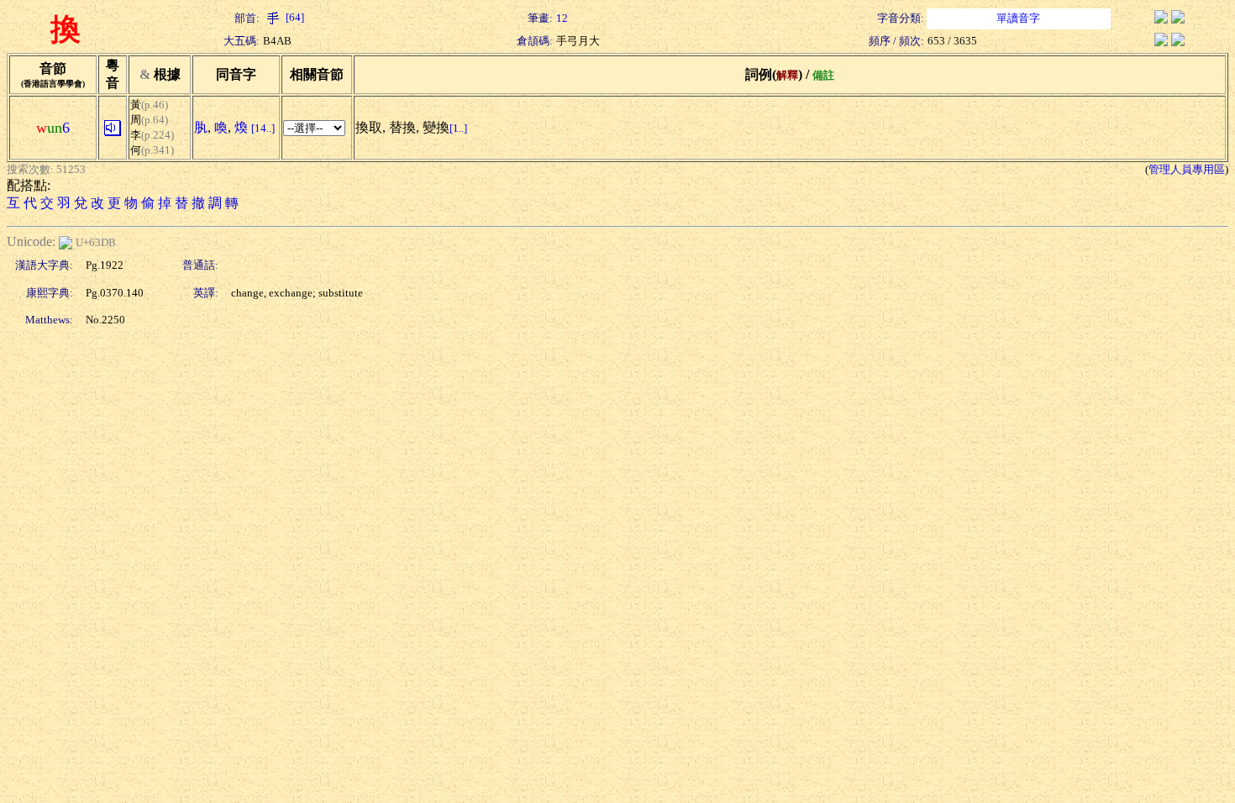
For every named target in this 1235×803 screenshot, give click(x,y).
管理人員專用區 (1186, 169)
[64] (293, 17)
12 (562, 18)
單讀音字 (1018, 18)
